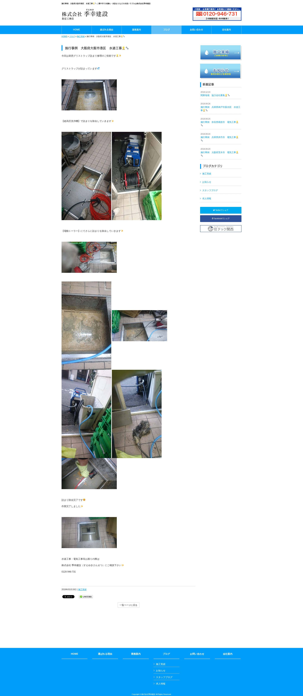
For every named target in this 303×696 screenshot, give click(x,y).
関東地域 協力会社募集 (213, 94)
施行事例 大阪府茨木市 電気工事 (218, 151)
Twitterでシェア (221, 210)
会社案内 (227, 654)
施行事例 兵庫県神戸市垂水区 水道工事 (220, 107)
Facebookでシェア (221, 218)
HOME (64, 36)
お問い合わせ (197, 654)
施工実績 (81, 36)
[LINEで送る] (86, 596)
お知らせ (206, 182)
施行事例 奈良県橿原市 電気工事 (218, 120)
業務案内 (136, 654)
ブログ (72, 36)
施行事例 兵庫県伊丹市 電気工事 (218, 136)
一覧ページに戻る (128, 605)
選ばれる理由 (105, 654)
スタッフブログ (210, 190)
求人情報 (206, 198)
